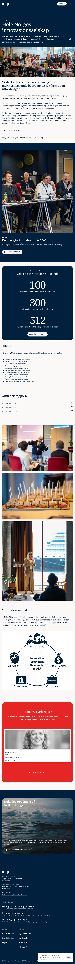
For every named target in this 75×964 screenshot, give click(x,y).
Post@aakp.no (6, 893)
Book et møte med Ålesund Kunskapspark (14, 895)
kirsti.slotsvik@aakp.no (13, 758)
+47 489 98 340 (10, 760)
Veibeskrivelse (6, 881)
